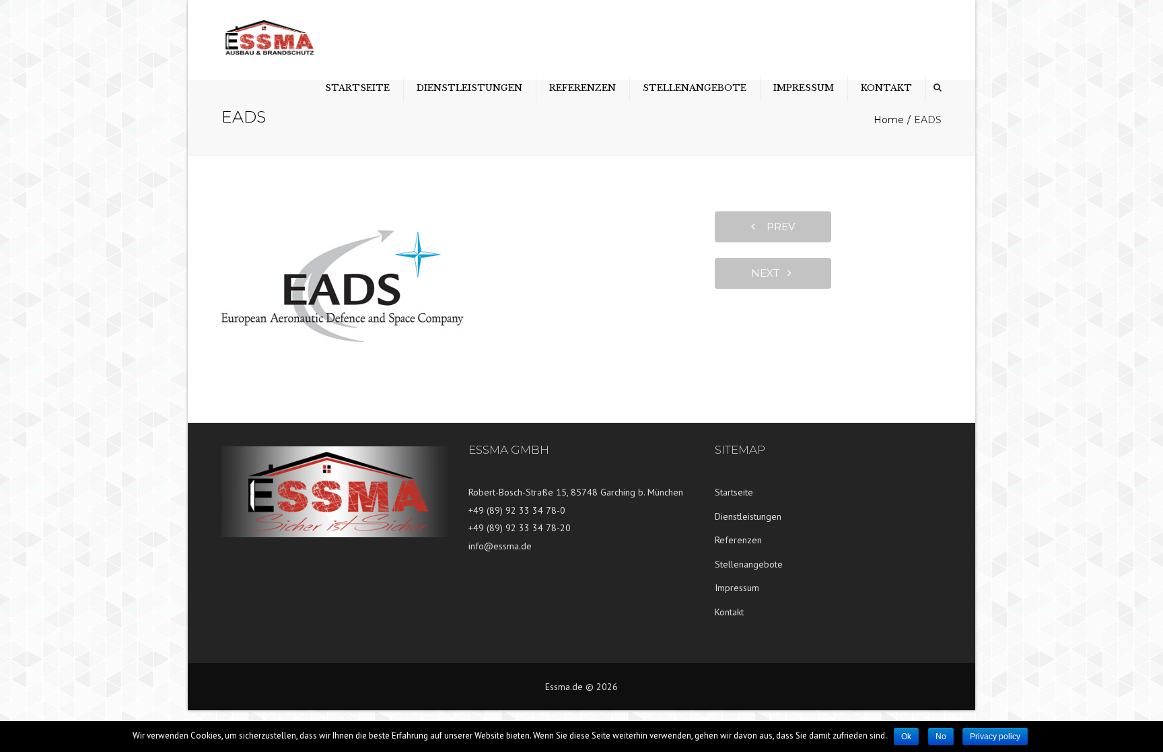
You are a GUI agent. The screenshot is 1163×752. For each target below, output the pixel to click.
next (769, 273)
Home (889, 120)
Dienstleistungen (469, 88)
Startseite (357, 88)
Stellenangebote (694, 88)
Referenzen (582, 88)
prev (777, 226)
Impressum (803, 88)
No (941, 736)
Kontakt (886, 88)
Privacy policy (995, 736)
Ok (906, 736)
